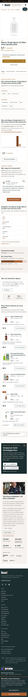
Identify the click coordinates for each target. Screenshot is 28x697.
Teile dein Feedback (6, 651)
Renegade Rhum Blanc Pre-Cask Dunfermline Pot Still (18, 355)
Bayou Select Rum (16, 334)
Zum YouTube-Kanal (9, 535)
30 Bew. (17, 339)
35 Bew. (17, 322)
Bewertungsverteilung (21, 71)
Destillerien (3, 617)
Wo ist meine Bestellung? (7, 649)
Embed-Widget (4, 641)
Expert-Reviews (5, 611)
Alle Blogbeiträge (5, 613)
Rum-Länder (4, 615)
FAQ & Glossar (4, 609)
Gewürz (11, 106)
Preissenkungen (5, 625)
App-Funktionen (5, 637)
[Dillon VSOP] (6, 397)
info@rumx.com (5, 580)
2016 (3, 238)
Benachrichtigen (20, 425)
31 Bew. (17, 399)
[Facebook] (2, 584)
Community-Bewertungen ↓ (8, 50)
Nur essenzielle (14, 690)
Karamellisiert (5, 102)
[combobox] (17, 5)
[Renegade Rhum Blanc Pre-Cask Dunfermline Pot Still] (6, 357)
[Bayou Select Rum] (6, 337)
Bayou (4, 223)
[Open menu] (2, 5)
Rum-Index (3, 623)
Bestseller (3, 593)
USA (3, 218)
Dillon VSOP (14, 394)
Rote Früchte (15, 93)
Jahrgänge (3, 621)
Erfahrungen (4, 633)
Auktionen (3, 597)
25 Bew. (17, 379)
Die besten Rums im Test (7, 595)
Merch (2, 601)
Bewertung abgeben (9, 159)
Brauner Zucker (13, 102)
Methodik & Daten (5, 635)
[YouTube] (9, 584)
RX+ (2, 643)
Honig (9, 93)
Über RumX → (9, 532)
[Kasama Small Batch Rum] (6, 377)
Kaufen (3, 71)
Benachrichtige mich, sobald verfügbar (14, 61)
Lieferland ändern (14, 64)
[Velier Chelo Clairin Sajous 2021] (6, 415)
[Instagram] (5, 584)
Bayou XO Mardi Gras (17, 316)
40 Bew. (17, 360)
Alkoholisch (4, 106)
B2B (2, 639)
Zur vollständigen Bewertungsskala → (12, 132)
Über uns (3, 631)
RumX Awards (4, 599)
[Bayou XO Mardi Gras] (6, 319)
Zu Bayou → (7, 290)
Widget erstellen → (5, 243)
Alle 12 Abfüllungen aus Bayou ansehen (14, 434)
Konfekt (4, 93)
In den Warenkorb (20, 328)
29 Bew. (17, 419)
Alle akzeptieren (14, 694)
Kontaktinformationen (6, 653)
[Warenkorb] (25, 5)
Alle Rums (3, 591)
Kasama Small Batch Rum (18, 374)
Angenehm (9, 48)
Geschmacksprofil (10, 71)
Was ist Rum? (4, 607)
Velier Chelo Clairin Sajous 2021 (18, 412)
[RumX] (8, 5)
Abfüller (3, 619)
